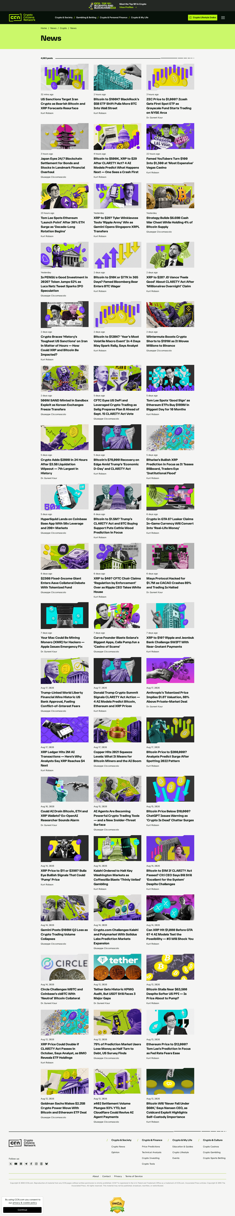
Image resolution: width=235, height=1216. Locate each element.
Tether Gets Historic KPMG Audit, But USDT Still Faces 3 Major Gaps (115, 993)
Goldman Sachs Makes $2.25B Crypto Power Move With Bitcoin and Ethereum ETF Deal (63, 1108)
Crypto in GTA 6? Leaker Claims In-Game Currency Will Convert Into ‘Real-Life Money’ (170, 523)
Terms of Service (134, 1176)
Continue (22, 1209)
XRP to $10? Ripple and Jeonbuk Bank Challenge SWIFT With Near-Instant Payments (170, 642)
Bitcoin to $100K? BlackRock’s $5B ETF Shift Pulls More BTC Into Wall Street (116, 103)
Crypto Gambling (211, 1152)
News (53, 28)
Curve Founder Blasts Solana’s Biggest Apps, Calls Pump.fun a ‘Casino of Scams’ (116, 642)
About (96, 1176)
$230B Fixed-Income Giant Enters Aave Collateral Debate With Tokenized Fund (63, 582)
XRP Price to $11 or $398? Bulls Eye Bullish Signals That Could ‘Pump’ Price (63, 875)
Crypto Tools (148, 1164)
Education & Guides (182, 1146)
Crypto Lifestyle (180, 1152)
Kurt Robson (47, 113)
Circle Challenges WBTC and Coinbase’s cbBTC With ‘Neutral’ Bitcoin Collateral (62, 993)
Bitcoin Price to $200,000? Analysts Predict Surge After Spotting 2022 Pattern (167, 756)
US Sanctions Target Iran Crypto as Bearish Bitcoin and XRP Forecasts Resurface (63, 103)
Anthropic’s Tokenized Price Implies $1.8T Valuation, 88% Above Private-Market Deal (167, 697)
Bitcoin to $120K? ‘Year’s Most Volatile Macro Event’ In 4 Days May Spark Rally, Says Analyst (117, 341)
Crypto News (118, 1146)
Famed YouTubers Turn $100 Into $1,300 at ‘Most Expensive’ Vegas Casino (169, 163)
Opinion (115, 1152)
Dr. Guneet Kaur (154, 117)
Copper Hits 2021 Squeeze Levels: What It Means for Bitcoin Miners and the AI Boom (117, 756)
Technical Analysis (151, 1152)
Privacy (118, 1176)
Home (44, 28)
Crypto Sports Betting (214, 1158)
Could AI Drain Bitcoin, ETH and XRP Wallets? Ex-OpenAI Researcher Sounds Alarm (64, 815)
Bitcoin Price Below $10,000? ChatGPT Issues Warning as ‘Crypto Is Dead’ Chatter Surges (170, 815)
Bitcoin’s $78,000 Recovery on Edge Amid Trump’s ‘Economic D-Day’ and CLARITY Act (116, 464)
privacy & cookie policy (25, 1202)
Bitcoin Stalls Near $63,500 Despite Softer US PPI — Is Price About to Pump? (166, 993)
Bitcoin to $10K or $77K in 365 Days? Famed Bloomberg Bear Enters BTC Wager (116, 281)
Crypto (63, 28)
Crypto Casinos (211, 1146)
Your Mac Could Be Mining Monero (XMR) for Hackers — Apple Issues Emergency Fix (62, 642)
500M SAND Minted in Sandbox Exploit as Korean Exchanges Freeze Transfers (64, 404)
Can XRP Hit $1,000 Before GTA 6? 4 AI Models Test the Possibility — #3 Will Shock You (169, 934)
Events (175, 1158)
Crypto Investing (150, 1158)
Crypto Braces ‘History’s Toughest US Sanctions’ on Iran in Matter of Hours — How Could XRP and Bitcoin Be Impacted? (64, 345)
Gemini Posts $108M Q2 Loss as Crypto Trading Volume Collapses (64, 934)
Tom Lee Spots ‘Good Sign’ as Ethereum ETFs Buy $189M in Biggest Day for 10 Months (168, 404)
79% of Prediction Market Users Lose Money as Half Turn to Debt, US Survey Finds (117, 1048)
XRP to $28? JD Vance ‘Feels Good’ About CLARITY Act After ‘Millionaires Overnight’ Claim (170, 281)
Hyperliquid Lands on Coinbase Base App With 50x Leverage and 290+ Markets (64, 523)
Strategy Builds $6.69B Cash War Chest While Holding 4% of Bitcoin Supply (169, 222)
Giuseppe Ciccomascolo (53, 177)
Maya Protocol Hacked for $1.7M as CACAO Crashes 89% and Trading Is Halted (168, 582)
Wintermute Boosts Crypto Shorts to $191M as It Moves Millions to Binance (167, 341)
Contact (106, 1176)
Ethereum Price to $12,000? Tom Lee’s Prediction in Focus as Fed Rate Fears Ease (168, 1048)
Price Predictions (151, 1146)
